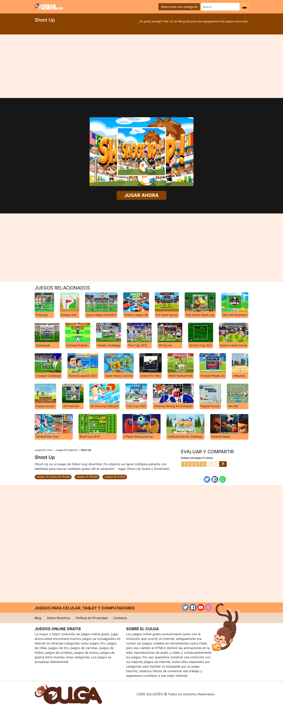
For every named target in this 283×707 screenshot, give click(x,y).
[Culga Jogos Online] (68, 694)
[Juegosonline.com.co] (49, 6)
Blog (38, 618)
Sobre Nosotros (58, 618)
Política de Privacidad (92, 618)
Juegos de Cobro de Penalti (53, 476)
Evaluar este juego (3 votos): (197, 457)
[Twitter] (207, 479)
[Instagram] (208, 607)
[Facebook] (214, 479)
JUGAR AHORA (141, 195)
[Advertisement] (141, 66)
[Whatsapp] (222, 479)
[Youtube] (200, 607)
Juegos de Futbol (114, 476)
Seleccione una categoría (179, 7)
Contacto (120, 618)
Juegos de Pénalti (87, 476)
